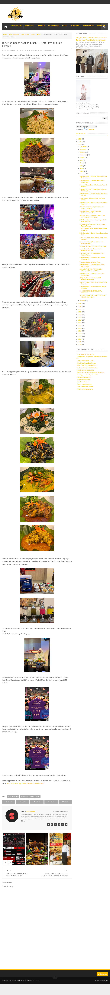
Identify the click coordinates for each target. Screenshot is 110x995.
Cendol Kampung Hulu (84, 377)
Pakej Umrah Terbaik (83, 379)
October (82, 152)
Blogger (105, 980)
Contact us (103, 974)
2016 (80, 323)
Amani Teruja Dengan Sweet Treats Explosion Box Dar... (91, 249)
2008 (80, 344)
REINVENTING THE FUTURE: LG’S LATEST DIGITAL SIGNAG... (91, 270)
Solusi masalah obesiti (84, 384)
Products (29, 26)
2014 (80, 328)
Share (23, 802)
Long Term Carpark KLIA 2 (85, 361)
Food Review (53, 26)
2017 (80, 320)
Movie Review (16, 26)
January (82, 300)
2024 (80, 144)
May (81, 166)
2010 (80, 339)
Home (5, 34)
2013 (80, 331)
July (81, 160)
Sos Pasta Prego (82, 382)
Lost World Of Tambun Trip (85, 354)
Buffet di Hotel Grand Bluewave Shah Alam (90, 372)
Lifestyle (41, 26)
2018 (80, 317)
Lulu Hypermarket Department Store (88, 375)
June (81, 163)
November (83, 149)
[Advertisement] (37, 950)
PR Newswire (88, 26)
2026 (80, 139)
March (82, 171)
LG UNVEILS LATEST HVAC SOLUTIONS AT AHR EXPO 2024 (93, 296)
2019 (80, 315)
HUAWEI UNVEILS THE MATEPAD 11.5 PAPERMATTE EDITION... (92, 216)
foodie (33, 34)
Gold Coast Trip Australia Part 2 (87, 368)
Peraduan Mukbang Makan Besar (90, 262)
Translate (91, 129)
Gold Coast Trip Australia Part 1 (87, 365)
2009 (80, 342)
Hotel (64, 26)
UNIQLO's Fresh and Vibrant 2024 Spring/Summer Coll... (90, 278)
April (81, 168)
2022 (80, 306)
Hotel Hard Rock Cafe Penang (86, 363)
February (83, 174)
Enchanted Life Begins (24, 980)
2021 (80, 309)
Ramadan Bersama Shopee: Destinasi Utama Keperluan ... (91, 207)
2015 (80, 325)
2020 (80, 312)
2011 (80, 336)
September (83, 155)
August (82, 157)
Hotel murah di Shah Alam (85, 370)
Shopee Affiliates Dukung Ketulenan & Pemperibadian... (91, 242)
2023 (80, 304)
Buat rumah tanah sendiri (85, 387)
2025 (80, 141)
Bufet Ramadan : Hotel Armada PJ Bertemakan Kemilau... (90, 212)
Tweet (10, 802)
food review (25, 34)
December (83, 147)
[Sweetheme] (48, 824)
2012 (80, 333)
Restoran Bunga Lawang (85, 389)
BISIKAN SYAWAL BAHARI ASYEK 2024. (93, 246)
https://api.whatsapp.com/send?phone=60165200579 (25, 783)
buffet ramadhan (14, 34)
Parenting (75, 26)
